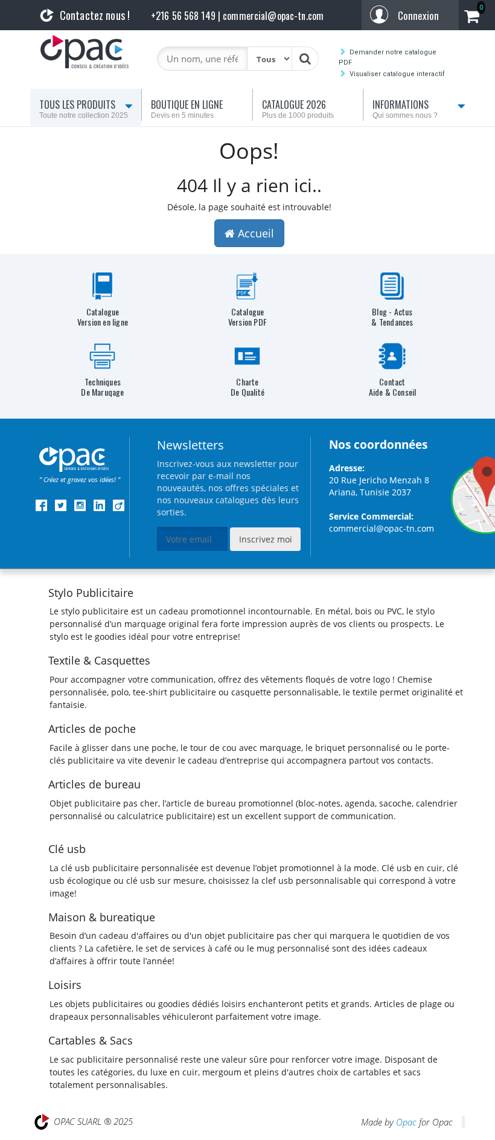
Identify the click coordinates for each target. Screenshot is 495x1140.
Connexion (418, 15)
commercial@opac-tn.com (381, 528)
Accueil (58, 137)
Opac (406, 1122)
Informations (405, 108)
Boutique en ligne (187, 108)
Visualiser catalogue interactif (397, 74)
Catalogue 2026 (298, 108)
